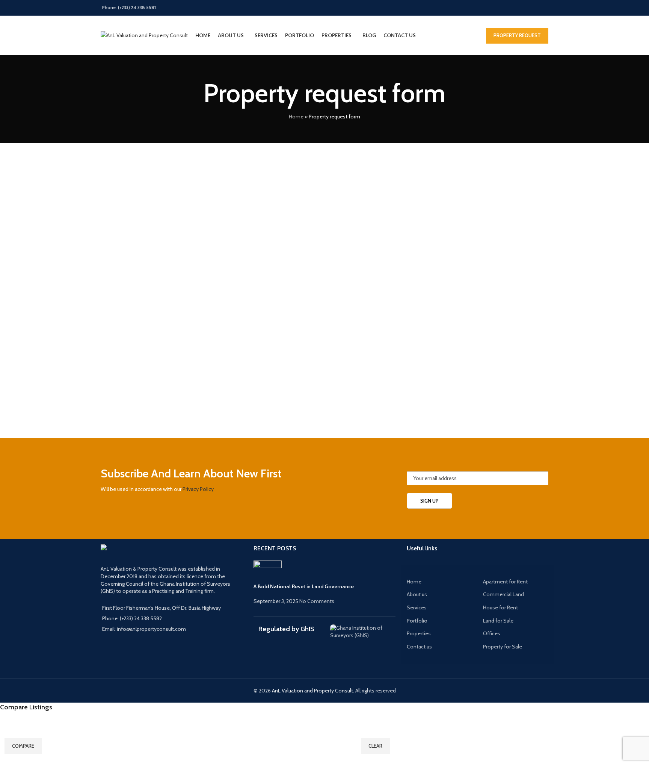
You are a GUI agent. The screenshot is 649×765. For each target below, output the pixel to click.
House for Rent (500, 607)
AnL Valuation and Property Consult (312, 690)
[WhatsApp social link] (543, 7)
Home (296, 116)
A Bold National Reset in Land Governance (304, 586)
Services (417, 607)
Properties (419, 633)
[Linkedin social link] (534, 7)
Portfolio (417, 620)
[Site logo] (144, 35)
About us (417, 594)
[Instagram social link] (515, 7)
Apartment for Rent (505, 581)
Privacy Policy (198, 489)
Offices (491, 633)
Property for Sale (502, 646)
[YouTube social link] (524, 7)
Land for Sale (498, 620)
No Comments (316, 601)
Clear (375, 746)
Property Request (517, 35)
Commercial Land (503, 594)
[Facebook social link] (496, 7)
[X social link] (505, 7)
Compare (23, 746)
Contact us (419, 646)
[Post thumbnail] (268, 571)
